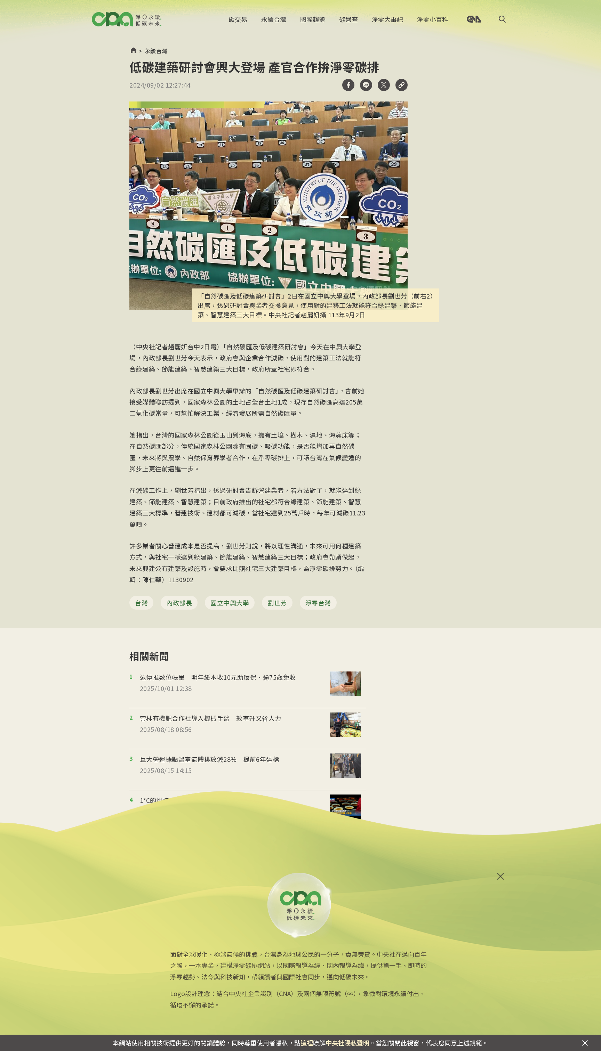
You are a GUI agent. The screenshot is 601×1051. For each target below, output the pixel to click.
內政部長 (179, 602)
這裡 (306, 1042)
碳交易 (238, 19)
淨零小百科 (432, 19)
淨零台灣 (318, 602)
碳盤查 (348, 19)
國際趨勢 (312, 19)
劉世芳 (277, 602)
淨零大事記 (387, 19)
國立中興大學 (229, 602)
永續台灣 (273, 19)
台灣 (141, 602)
